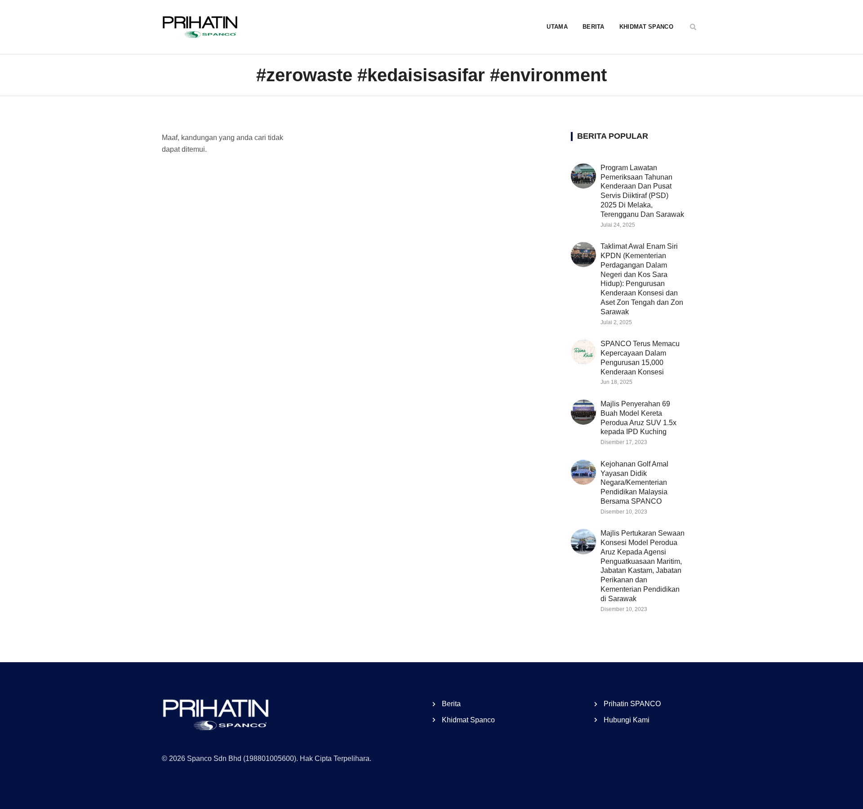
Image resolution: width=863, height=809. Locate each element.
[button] (693, 27)
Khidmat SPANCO (646, 26)
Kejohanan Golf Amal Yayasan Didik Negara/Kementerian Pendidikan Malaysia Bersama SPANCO (634, 482)
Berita (594, 26)
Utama (557, 26)
